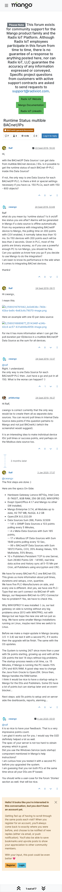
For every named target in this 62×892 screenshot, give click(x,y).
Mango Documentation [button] (31, 105)
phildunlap (14, 397)
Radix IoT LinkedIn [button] (31, 111)
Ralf (11, 148)
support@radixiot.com (30, 91)
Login (21, 865)
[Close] (56, 802)
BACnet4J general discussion (20, 130)
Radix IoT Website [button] (31, 98)
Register (11, 865)
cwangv (13, 207)
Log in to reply (50, 136)
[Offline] (5, 206)
